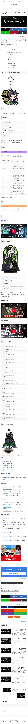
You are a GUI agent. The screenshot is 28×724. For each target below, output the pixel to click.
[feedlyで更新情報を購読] (20, 613)
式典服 (4, 467)
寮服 (4, 470)
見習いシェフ (6, 522)
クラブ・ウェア (6, 518)
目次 (12, 49)
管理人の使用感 (12, 63)
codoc (25, 578)
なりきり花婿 (6, 502)
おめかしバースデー (7, 486)
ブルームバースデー (7, 491)
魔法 (10, 57)
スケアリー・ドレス (7, 524)
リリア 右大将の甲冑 (15, 590)
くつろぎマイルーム (7, 495)
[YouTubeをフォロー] (7, 610)
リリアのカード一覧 (13, 67)
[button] (22, 32)
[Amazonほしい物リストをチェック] (20, 610)
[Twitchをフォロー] (7, 613)
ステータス (11, 56)
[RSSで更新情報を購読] (14, 617)
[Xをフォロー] (20, 607)
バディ (10, 59)
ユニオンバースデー (7, 489)
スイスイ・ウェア (7, 507)
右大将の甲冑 (6, 477)
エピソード (11, 61)
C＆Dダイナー (6, 511)
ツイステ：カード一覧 (6, 583)
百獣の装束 (5, 504)
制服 (4, 461)
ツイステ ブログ (5, 588)
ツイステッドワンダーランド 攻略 (8, 586)
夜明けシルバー (14, 286)
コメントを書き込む (14, 705)
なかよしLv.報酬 (12, 65)
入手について (12, 54)
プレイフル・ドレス (7, 540)
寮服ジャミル (20, 286)
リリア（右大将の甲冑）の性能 (14, 52)
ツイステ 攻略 (19, 586)
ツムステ (5, 528)
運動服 (4, 463)
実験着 (4, 465)
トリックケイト (14, 288)
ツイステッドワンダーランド (17, 583)
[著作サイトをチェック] (7, 607)
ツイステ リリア (5, 590)
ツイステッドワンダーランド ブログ (17, 588)
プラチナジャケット (7, 493)
